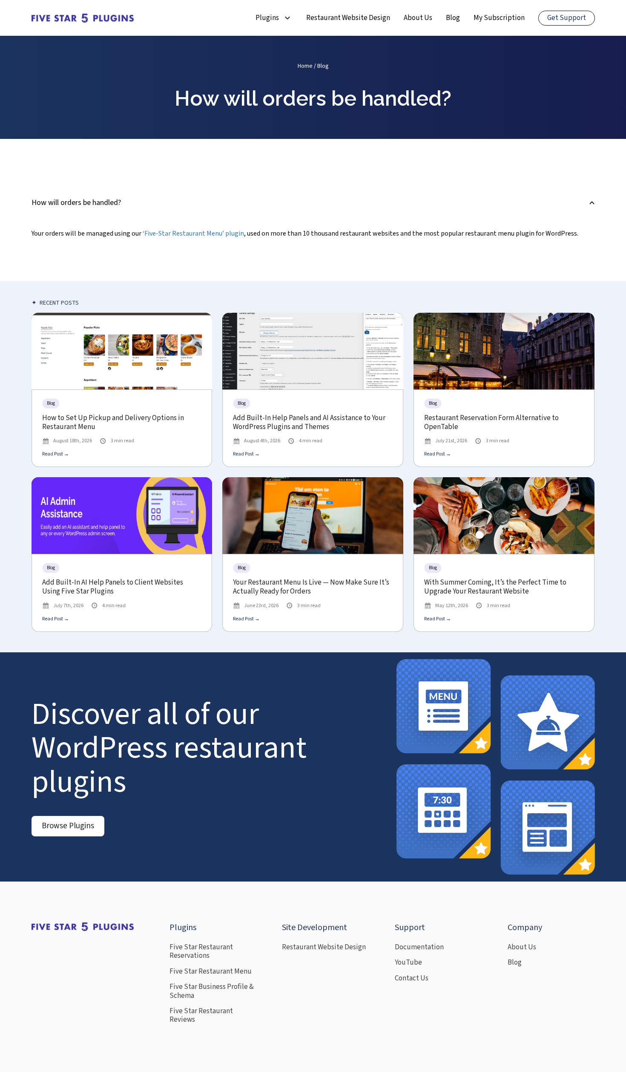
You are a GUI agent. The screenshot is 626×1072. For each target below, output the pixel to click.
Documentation (419, 947)
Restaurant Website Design (348, 18)
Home (305, 66)
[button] (313, 203)
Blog (453, 18)
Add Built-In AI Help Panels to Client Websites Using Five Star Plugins (112, 587)
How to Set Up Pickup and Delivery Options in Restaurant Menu (113, 423)
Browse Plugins (68, 826)
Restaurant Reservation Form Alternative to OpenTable (491, 423)
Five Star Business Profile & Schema (211, 991)
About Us (418, 18)
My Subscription (499, 18)
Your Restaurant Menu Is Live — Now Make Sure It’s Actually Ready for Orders (311, 587)
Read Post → (55, 454)
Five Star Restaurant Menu (210, 971)
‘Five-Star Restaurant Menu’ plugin (193, 233)
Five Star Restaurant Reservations (201, 951)
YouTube (408, 962)
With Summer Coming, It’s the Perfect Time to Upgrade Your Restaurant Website (495, 587)
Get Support (566, 18)
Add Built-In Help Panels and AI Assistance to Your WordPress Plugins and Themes (309, 423)
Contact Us (411, 978)
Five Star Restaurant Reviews (201, 1015)
